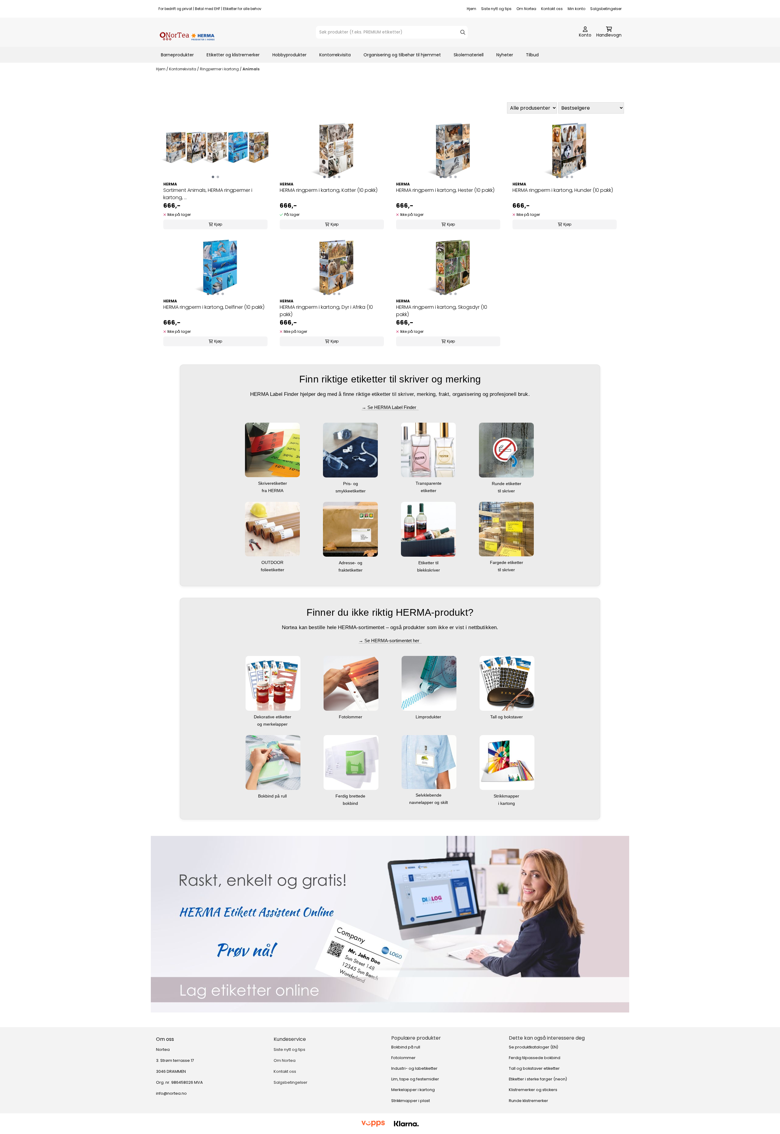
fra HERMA (273, 490)
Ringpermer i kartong (220, 69)
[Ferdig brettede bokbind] (351, 762)
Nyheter (504, 55)
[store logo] (187, 32)
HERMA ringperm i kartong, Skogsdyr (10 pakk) (441, 311)
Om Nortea (526, 8)
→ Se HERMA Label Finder (390, 407)
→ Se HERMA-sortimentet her (390, 640)
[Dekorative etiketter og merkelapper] (273, 682)
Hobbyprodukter (289, 55)
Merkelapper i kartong (413, 1089)
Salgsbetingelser (606, 8)
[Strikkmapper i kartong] (507, 762)
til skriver (507, 490)
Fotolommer (351, 716)
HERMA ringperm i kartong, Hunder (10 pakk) (562, 190)
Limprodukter (429, 716)
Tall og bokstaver (507, 716)
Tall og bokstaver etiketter (534, 1068)
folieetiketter (273, 569)
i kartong (507, 803)
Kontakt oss (552, 8)
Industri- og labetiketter (414, 1068)
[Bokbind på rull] (273, 762)
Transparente (429, 483)
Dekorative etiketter (273, 716)
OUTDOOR (273, 562)
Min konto (576, 8)
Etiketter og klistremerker (233, 55)
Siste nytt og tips (496, 8)
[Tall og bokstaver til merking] (507, 682)
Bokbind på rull (273, 796)
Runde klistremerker (528, 1100)
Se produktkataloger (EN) (533, 1047)
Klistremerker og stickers (533, 1089)
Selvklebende (429, 795)
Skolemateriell (469, 55)
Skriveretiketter (273, 483)
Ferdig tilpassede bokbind (534, 1057)
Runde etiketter (507, 483)
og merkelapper (273, 724)
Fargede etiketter (507, 562)
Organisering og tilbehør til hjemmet (402, 55)
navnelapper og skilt (429, 802)
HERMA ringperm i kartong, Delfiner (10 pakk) (213, 307)
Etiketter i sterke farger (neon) (538, 1079)
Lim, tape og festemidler (415, 1079)
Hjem (471, 8)
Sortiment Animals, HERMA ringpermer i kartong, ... (207, 194)
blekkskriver (429, 570)
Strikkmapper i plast (410, 1100)
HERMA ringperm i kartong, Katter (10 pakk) (329, 190)
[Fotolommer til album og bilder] (351, 682)
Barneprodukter (177, 55)
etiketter (429, 490)
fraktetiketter (351, 570)
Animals (251, 69)
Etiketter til (429, 562)
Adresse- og (351, 562)
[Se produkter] (390, 924)
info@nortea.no (171, 1093)
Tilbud (532, 55)
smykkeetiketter (351, 490)
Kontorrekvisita (335, 55)
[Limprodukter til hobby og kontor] (429, 682)
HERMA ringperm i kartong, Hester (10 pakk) (445, 190)
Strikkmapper (507, 796)
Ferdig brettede (351, 796)
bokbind (351, 803)
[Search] (462, 32)
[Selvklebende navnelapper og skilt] (429, 761)
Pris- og (351, 483)
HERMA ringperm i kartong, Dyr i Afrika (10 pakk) (326, 311)
